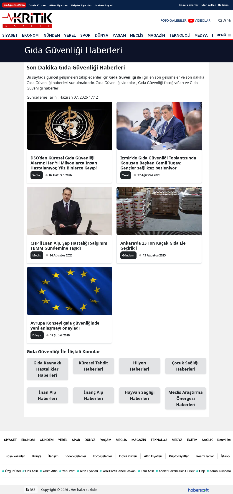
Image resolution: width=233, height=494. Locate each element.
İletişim (223, 5)
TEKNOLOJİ (179, 35)
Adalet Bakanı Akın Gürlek (175, 471)
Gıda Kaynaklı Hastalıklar (47, 369)
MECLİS (136, 35)
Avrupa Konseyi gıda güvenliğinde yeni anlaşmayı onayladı (64, 325)
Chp (200, 471)
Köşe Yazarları (189, 5)
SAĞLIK (207, 440)
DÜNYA (101, 35)
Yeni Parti (67, 471)
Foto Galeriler (102, 456)
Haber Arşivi (103, 5)
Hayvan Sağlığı (139, 395)
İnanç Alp (93, 395)
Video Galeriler (76, 456)
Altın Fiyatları (58, 5)
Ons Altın (30, 471)
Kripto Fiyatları (81, 5)
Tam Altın (146, 471)
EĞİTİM (192, 440)
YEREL (70, 35)
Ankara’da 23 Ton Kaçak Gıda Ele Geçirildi (153, 246)
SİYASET (10, 35)
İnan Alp (47, 395)
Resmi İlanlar (205, 456)
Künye (36, 456)
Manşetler (208, 5)
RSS (32, 489)
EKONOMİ (30, 35)
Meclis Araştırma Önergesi (185, 398)
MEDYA (201, 35)
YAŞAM (119, 35)
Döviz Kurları (37, 5)
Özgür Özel (11, 471)
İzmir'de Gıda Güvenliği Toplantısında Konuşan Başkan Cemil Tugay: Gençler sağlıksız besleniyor (158, 162)
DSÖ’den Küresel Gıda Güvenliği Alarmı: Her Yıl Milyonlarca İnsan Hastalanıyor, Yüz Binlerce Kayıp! (63, 162)
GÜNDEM (52, 35)
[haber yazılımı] (198, 489)
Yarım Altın (49, 471)
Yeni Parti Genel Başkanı (118, 471)
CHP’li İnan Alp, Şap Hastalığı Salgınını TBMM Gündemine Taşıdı (68, 246)
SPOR (85, 35)
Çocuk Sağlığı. (186, 366)
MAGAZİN (156, 35)
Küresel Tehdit (93, 366)
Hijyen (139, 366)
